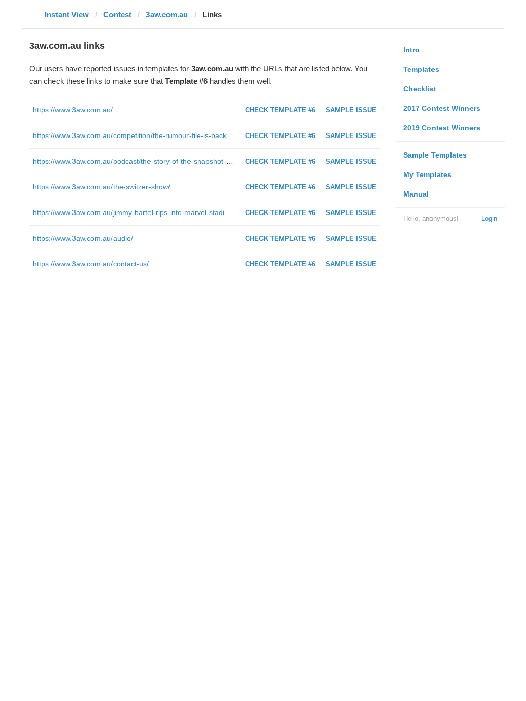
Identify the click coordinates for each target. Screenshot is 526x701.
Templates (421, 69)
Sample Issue (351, 110)
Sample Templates (435, 155)
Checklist (419, 89)
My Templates (427, 174)
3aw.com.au (167, 14)
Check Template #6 (280, 110)
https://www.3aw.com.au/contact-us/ (91, 264)
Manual (416, 194)
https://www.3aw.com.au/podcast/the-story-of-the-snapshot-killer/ (138, 161)
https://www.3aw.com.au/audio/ (83, 238)
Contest (117, 14)
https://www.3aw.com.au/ (73, 110)
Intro (411, 50)
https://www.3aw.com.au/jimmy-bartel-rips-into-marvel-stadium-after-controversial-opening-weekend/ (196, 212)
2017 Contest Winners (441, 108)
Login (489, 218)
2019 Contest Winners (441, 128)
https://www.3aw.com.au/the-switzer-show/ (101, 187)
